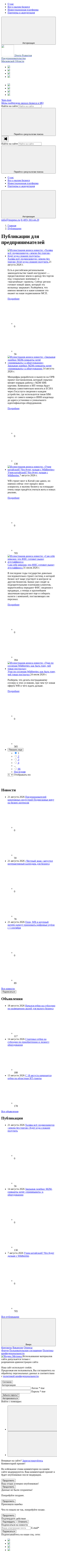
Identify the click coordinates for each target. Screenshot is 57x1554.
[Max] (9, 70)
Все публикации (10, 1316)
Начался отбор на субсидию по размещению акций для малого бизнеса (31, 1007)
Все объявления (9, 1111)
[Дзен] (9, 76)
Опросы (28, 1347)
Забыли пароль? (10, 1395)
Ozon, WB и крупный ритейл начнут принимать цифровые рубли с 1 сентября (31, 925)
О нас (11, 177)
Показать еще (15, 750)
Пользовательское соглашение (25, 1350)
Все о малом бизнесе (19, 180)
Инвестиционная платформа (23, 183)
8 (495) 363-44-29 (30, 220)
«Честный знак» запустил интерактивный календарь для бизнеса (30, 862)
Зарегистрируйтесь (32, 1460)
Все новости (8, 988)
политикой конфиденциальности (21, 1376)
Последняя (19, 771)
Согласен (7, 1382)
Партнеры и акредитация (21, 186)
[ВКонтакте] (9, 73)
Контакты (6, 1347)
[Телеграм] (9, 67)
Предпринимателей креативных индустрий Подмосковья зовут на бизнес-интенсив (31, 799)
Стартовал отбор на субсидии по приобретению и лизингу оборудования (28, 1042)
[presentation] (5, 139)
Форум (5, 1350)
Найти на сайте (9, 106)
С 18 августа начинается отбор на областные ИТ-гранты (29, 1077)
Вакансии (18, 1347)
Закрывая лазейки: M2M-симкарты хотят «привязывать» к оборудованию (30, 367)
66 (18, 769)
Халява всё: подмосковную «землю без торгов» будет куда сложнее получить (29, 260)
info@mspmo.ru (10, 219)
